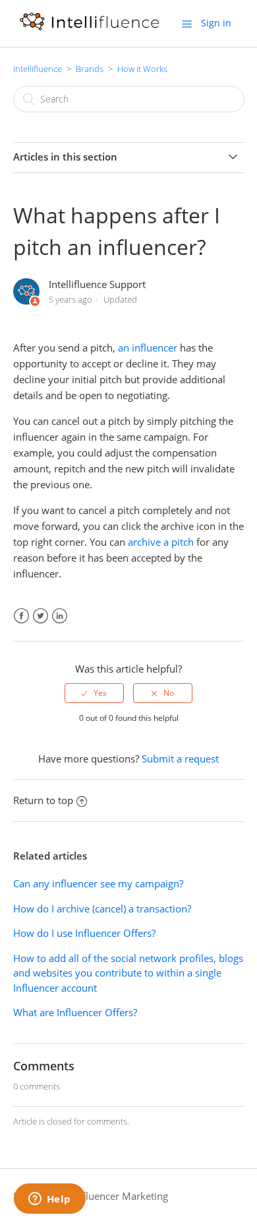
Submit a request (180, 758)
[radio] (94, 693)
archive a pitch (161, 541)
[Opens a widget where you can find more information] (49, 1199)
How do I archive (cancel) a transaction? (102, 908)
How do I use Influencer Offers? (84, 933)
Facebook (21, 616)
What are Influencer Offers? (75, 1012)
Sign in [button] (216, 23)
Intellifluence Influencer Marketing (90, 1196)
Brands (89, 69)
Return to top (43, 800)
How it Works (142, 69)
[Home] (89, 29)
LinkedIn (59, 616)
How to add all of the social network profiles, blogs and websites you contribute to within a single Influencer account (128, 972)
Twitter (40, 616)
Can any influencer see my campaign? (98, 883)
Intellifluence (37, 69)
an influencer (147, 347)
